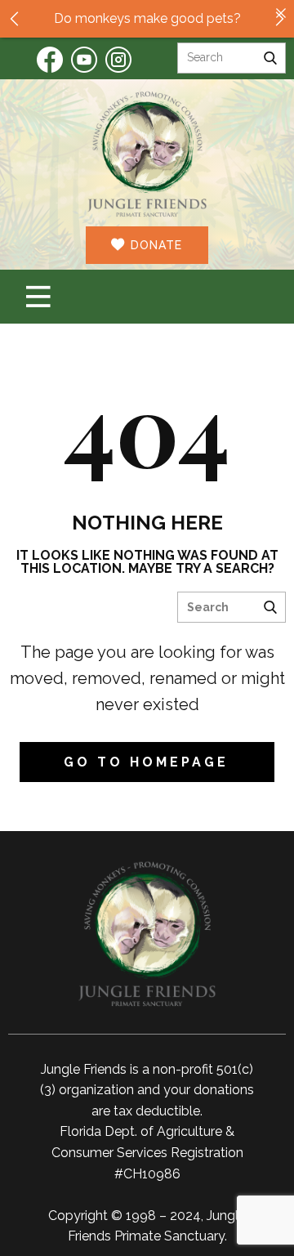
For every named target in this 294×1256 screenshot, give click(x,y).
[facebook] (50, 60)
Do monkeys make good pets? (147, 18)
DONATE (154, 245)
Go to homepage (146, 762)
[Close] (281, 13)
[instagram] (118, 60)
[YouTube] (84, 60)
